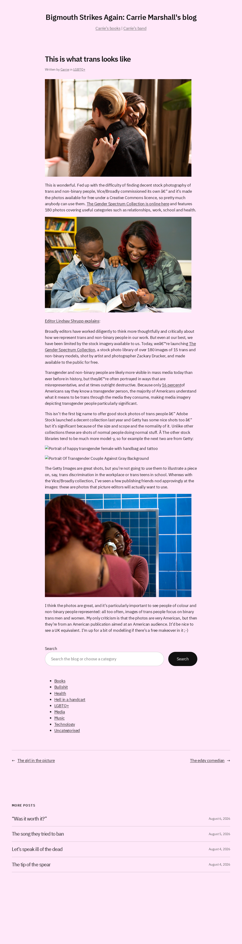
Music (59, 718)
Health (60, 693)
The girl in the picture (36, 760)
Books (59, 680)
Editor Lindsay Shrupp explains (72, 321)
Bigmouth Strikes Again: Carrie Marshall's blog (121, 17)
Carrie (64, 69)
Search (51, 648)
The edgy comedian (207, 760)
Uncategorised (67, 730)
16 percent (171, 385)
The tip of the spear (31, 864)
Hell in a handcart (70, 699)
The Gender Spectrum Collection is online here (128, 203)
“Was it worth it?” (29, 819)
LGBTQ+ (79, 69)
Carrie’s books (107, 28)
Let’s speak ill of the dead (37, 849)
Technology (64, 724)
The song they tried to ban (38, 834)
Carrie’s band (135, 28)
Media (59, 711)
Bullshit (61, 687)
